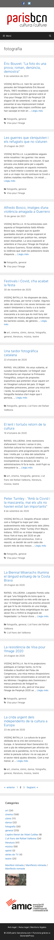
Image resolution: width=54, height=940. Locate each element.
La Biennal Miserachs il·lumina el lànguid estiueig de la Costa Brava (27, 576)
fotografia (12, 119)
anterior (9, 787)
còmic (23, 332)
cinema (15, 332)
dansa (31, 332)
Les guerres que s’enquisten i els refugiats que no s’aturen (26, 140)
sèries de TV (12, 854)
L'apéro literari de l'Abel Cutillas (21, 834)
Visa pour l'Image (16, 123)
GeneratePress (27, 935)
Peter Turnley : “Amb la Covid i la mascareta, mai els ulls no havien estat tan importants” (27, 502)
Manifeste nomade (15, 868)
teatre (36, 336)
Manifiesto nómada (36, 865)
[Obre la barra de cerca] (50, 36)
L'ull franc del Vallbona (19, 632)
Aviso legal (24, 927)
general (22, 119)
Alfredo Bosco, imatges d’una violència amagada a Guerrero (27, 210)
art (8, 332)
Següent (32, 787)
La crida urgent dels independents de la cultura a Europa (25, 721)
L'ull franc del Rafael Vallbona (20, 838)
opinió (8, 850)
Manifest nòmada (14, 865)
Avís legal (12, 927)
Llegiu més (37, 111)
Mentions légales (38, 927)
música (27, 336)
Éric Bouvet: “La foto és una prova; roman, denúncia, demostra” (25, 67)
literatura (18, 336)
